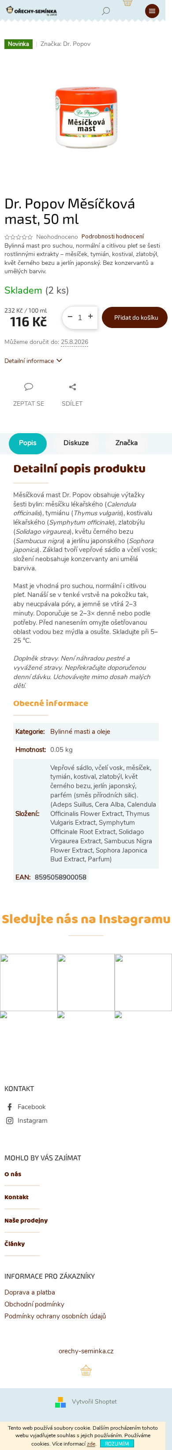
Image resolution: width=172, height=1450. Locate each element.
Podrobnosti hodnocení (113, 237)
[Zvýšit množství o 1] (93, 313)
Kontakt (16, 1197)
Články (14, 1244)
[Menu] (152, 11)
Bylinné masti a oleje (80, 731)
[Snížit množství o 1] (66, 313)
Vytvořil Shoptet (94, 1402)
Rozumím (117, 1443)
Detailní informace (29, 361)
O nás (12, 1174)
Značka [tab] (127, 443)
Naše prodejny (26, 1221)
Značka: (65, 44)
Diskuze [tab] (76, 443)
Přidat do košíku (136, 317)
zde (91, 1443)
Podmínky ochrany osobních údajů (55, 1316)
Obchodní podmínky (34, 1304)
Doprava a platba (29, 1292)
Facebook (32, 1107)
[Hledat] (106, 11)
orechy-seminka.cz (86, 1351)
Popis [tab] (28, 443)
